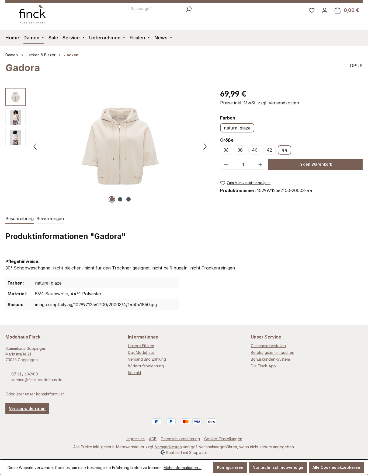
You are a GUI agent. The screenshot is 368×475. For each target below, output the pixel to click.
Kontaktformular (50, 394)
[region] (107, 146)
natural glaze (237, 128)
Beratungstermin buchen (272, 352)
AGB (153, 438)
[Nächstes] (205, 146)
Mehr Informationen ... (183, 467)
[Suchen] (188, 8)
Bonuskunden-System (270, 359)
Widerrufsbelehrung (146, 366)
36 (226, 150)
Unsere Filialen (141, 345)
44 (284, 150)
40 (255, 150)
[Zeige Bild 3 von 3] (128, 199)
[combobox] (155, 8)
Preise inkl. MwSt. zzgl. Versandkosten (259, 102)
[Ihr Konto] (324, 10)
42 (269, 150)
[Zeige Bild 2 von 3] (120, 199)
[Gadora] (120, 146)
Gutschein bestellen (268, 345)
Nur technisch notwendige (277, 467)
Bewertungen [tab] (50, 218)
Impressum (135, 438)
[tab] (19, 219)
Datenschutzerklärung (180, 438)
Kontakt (134, 372)
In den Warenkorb (315, 164)
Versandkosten (168, 447)
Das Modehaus (141, 352)
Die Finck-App (263, 366)
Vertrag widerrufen (27, 408)
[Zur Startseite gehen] (32, 14)
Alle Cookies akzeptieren (336, 467)
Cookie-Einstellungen (223, 438)
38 (240, 150)
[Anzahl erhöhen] (260, 164)
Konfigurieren (230, 467)
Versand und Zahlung (147, 359)
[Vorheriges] (35, 146)
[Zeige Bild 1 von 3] (112, 199)
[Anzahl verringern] (225, 164)
